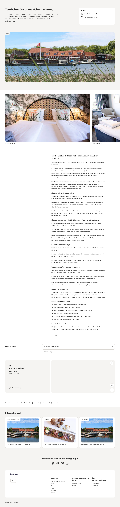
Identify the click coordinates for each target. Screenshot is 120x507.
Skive (52, 483)
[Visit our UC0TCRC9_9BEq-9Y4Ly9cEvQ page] (62, 463)
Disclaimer (95, 485)
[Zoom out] (112, 390)
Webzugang (95, 483)
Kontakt (74, 485)
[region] (83, 376)
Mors (52, 488)
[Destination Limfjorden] (14, 474)
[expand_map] (111, 363)
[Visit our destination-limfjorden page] (67, 463)
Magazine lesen (76, 483)
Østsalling (54, 490)
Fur (52, 486)
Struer (53, 492)
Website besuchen (89, 14)
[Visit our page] (52, 463)
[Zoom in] (112, 385)
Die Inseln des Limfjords (58, 481)
